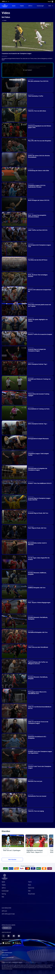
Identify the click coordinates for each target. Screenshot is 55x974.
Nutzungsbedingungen (7, 952)
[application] (27, 36)
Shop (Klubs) (31, 894)
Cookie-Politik (5, 955)
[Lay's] (16, 868)
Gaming (4, 894)
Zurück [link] (4, 20)
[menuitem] (14, 5)
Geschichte (31, 888)
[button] (50, 5)
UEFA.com (4, 911)
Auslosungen (5, 891)
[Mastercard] (27, 868)
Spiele (3, 882)
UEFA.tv (4, 888)
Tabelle (4, 885)
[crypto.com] (33, 868)
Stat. (3, 897)
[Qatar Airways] (49, 868)
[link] (13, 5)
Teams (30, 882)
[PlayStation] (11, 868)
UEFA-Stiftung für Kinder (8, 914)
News (29, 885)
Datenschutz (5, 950)
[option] (27, 70)
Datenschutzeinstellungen (8, 957)
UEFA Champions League (5, 5)
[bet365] (38, 868)
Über (29, 891)
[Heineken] (5, 868)
